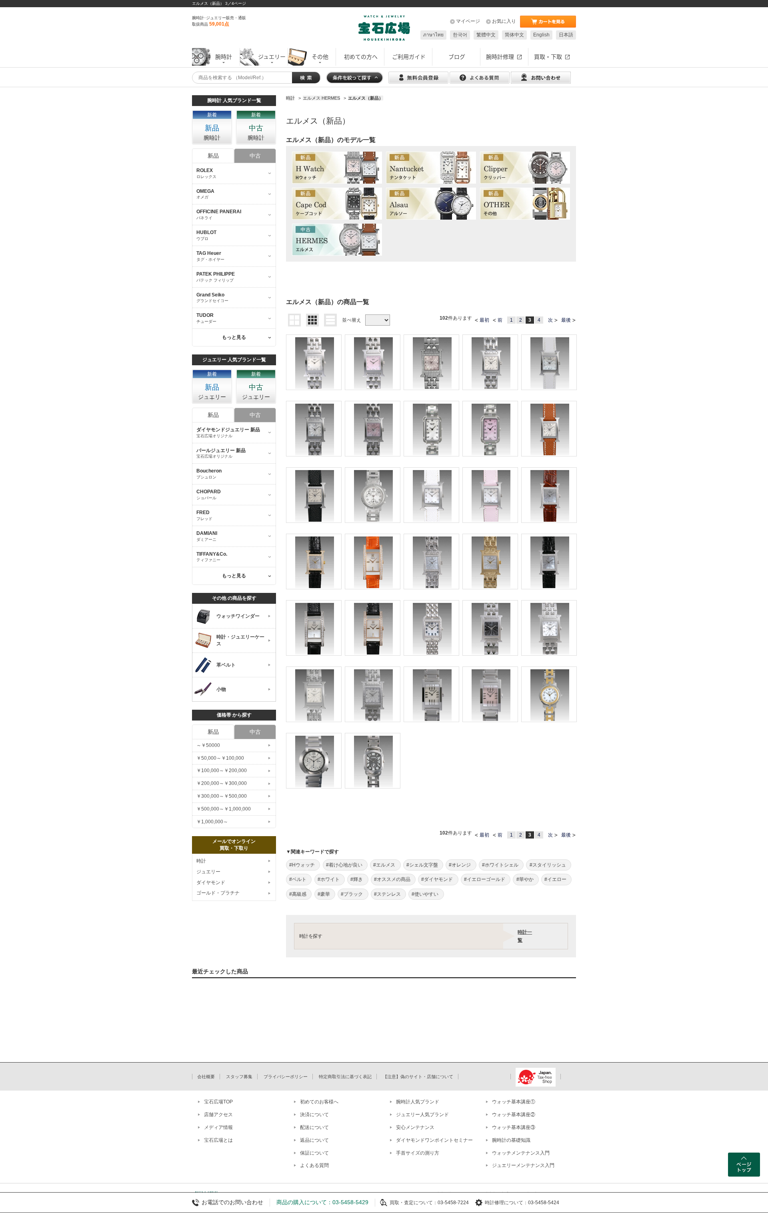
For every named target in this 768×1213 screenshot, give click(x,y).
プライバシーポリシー (286, 1076)
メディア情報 (218, 1127)
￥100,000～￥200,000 (221, 770)
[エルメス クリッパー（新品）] (525, 168)
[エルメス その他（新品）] (525, 204)
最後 (566, 320)
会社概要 (206, 1076)
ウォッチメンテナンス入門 (521, 1153)
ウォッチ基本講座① (513, 1102)
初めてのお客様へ (319, 1102)
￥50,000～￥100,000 (220, 758)
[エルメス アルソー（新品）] (431, 204)
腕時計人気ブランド (417, 1102)
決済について (314, 1114)
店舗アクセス (218, 1114)
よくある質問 (314, 1165)
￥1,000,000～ (212, 822)
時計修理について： (506, 1202)
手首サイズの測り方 (417, 1153)
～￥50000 (208, 745)
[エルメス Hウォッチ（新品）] (337, 168)
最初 (484, 320)
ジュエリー (208, 872)
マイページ (468, 21)
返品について (314, 1140)
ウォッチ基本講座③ (513, 1127)
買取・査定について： (414, 1202)
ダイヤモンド (210, 882)
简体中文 (514, 35)
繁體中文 (486, 35)
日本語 (566, 35)
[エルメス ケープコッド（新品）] (337, 204)
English (541, 35)
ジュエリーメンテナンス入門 (523, 1165)
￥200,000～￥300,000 (221, 783)
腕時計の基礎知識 (511, 1140)
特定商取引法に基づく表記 (345, 1076)
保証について (314, 1153)
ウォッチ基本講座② (513, 1114)
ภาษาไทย (433, 35)
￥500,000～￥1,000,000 (223, 809)
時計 (201, 861)
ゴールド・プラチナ (218, 893)
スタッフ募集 (239, 1076)
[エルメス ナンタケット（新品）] (431, 168)
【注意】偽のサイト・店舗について (418, 1076)
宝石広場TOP (218, 1102)
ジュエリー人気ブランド (422, 1114)
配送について (314, 1127)
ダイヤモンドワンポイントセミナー (434, 1140)
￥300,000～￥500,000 (221, 796)
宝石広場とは (218, 1140)
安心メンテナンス (415, 1127)
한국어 (460, 35)
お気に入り (504, 21)
